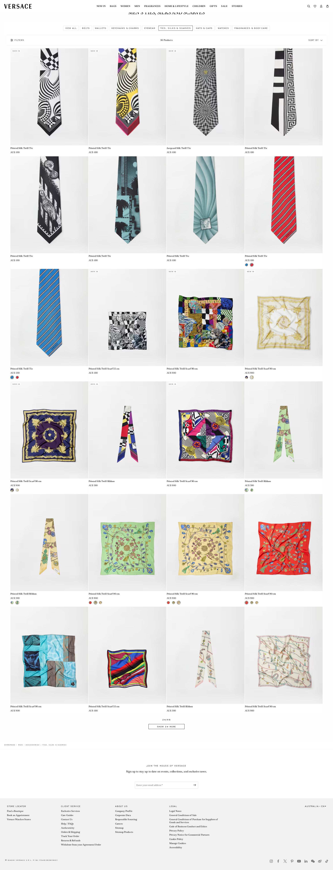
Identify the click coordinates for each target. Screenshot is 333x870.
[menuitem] (101, 6)
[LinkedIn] (306, 861)
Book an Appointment (18, 815)
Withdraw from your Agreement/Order (81, 844)
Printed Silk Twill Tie (21, 148)
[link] (9, 745)
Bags (113, 6)
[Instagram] (271, 861)
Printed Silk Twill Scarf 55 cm (104, 368)
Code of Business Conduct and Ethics (188, 826)
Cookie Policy (176, 839)
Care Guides (67, 815)
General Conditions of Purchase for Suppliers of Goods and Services (193, 821)
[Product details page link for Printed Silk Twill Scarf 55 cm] (127, 317)
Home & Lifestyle (176, 6)
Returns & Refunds (70, 840)
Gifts (213, 6)
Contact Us (66, 819)
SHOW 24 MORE (166, 726)
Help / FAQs (67, 823)
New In (101, 6)
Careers (119, 823)
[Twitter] (285, 861)
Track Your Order (70, 836)
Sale (224, 6)
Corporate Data (123, 815)
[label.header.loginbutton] (321, 6)
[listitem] (71, 28)
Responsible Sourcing (126, 819)
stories (237, 6)
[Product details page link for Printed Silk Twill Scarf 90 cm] (206, 317)
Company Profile (123, 811)
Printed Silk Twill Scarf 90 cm (182, 368)
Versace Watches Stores (19, 819)
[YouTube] (299, 861)
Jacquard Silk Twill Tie (179, 148)
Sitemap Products (124, 832)
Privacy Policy (176, 830)
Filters (19, 40)
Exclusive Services (70, 811)
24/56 (166, 720)
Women (125, 6)
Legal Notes (175, 811)
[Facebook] (278, 861)
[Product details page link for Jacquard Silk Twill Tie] (206, 96)
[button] (327, 6)
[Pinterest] (292, 861)
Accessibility (175, 847)
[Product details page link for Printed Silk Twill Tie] (49, 96)
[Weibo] (320, 861)
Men (137, 6)
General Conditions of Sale (183, 815)
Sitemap (119, 827)
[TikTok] (327, 861)
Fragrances (152, 6)
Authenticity (67, 827)
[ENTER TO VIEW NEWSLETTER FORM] (195, 785)
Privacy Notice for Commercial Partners (189, 834)
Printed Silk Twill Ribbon (102, 481)
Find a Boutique (15, 811)
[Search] (308, 6)
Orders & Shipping (70, 832)
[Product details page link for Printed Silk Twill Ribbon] (127, 430)
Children (199, 6)
